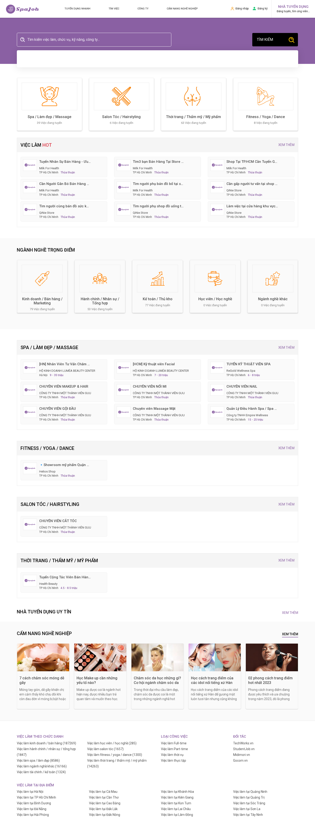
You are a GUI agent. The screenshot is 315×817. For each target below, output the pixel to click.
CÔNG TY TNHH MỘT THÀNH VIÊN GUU (65, 393)
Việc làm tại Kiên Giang (177, 797)
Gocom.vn (240, 760)
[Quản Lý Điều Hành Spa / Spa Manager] (217, 412)
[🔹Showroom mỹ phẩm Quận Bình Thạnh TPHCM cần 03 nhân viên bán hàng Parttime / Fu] (30, 468)
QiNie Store (233, 190)
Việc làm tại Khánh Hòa (177, 791)
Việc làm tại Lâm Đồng (177, 815)
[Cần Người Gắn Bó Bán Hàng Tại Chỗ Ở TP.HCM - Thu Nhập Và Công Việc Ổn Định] (30, 187)
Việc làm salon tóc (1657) (105, 749)
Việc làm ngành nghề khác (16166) (42, 766)
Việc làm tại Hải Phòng (33, 815)
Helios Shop (47, 471)
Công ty (143, 8)
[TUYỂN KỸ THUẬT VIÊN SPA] (217, 367)
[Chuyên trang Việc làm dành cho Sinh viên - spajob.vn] (22, 9)
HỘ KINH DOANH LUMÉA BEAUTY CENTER (67, 370)
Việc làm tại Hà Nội (30, 791)
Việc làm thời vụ (172, 755)
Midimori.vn (241, 755)
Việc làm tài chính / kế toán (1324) (41, 772)
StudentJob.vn (244, 749)
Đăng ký (262, 8)
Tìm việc (114, 8)
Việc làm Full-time (174, 743)
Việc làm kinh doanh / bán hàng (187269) (46, 743)
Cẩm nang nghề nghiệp (182, 8)
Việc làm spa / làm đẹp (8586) (38, 760)
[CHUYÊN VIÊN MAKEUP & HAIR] (30, 389)
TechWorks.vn (243, 743)
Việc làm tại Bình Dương (34, 803)
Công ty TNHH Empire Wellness (247, 415)
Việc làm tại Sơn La (246, 809)
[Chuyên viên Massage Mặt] (123, 412)
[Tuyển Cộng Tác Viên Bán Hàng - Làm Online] (30, 580)
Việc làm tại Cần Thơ (104, 797)
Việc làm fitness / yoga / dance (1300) (114, 755)
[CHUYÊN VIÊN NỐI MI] (123, 389)
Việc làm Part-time (174, 749)
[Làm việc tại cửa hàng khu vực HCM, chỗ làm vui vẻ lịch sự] (217, 209)
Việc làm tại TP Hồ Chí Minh (36, 797)
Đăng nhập (242, 8)
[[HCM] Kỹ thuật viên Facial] (123, 367)
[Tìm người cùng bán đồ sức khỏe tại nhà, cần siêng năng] (30, 209)
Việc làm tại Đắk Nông (104, 815)
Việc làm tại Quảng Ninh (250, 791)
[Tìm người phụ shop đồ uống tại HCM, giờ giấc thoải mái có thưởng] (123, 209)
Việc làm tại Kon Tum (176, 803)
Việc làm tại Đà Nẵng (31, 809)
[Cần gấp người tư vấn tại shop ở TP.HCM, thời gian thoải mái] (217, 187)
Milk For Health (49, 168)
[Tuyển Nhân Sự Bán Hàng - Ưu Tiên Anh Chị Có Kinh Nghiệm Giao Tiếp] (30, 164)
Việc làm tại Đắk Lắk (103, 809)
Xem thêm (286, 145)
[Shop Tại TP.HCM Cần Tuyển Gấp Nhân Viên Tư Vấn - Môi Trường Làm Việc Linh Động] (217, 164)
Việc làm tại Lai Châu (176, 809)
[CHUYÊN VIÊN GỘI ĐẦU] (30, 412)
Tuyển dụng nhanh (77, 8)
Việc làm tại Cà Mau (103, 791)
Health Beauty (48, 583)
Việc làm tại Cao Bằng (104, 803)
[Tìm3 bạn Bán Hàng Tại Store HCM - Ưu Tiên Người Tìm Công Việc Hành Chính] (123, 164)
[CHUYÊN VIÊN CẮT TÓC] (30, 524)
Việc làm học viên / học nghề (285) (112, 743)
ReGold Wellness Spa (240, 370)
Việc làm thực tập (173, 760)
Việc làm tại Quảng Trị (248, 797)
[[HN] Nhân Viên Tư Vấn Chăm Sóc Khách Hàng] (30, 367)
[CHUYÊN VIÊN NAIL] (217, 389)
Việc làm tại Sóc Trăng (249, 803)
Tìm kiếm (265, 39)
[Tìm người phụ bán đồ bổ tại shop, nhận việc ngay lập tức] (123, 187)
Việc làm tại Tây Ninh (248, 815)
